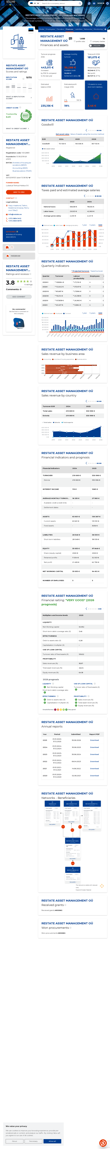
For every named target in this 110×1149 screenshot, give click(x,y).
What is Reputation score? (15, 98)
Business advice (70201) (22, 171)
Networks (88, 29)
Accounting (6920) (20, 168)
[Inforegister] (12, 247)
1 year (84, 225)
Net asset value (62, 134)
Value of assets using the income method (87, 134)
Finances (69, 29)
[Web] (7, 247)
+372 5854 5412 (14, 218)
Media (41, 29)
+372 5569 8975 (14, 221)
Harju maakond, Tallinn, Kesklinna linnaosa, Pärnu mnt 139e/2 (18, 207)
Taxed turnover (96, 271)
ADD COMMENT (18, 297)
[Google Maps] (7, 208)
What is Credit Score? (16, 129)
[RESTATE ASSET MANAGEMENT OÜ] (19, 42)
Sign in (100, 3)
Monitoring (98, 29)
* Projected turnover (80, 271)
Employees (50, 29)
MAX (100, 225)
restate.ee (15, 256)
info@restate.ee (15, 214)
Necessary (33, 1141)
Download (94, 740)
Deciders (60, 29)
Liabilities (78, 29)
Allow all (52, 1141)
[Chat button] (89, 3)
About (14, 1141)
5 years (92, 225)
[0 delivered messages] (70, 38)
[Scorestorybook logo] (12, 3)
